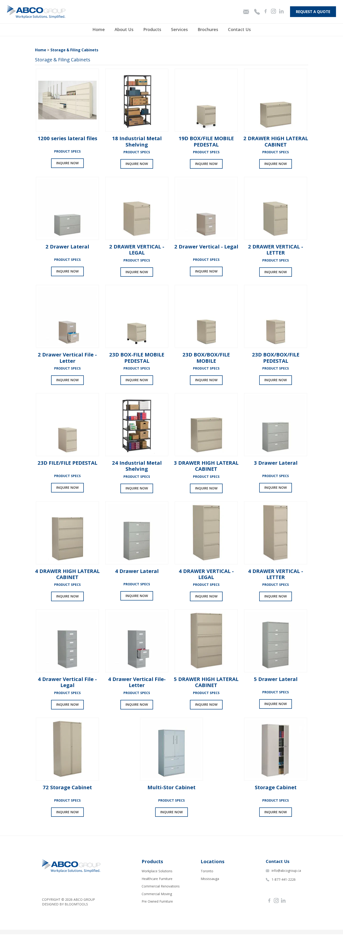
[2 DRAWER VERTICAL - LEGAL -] (136, 208)
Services (179, 29)
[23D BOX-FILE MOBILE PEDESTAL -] (136, 316)
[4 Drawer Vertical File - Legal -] (67, 640)
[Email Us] (246, 12)
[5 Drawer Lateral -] (275, 640)
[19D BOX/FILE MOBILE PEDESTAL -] (206, 100)
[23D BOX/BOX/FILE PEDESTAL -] (275, 316)
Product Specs (67, 151)
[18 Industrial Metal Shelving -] (136, 100)
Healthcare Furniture (157, 878)
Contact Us (239, 29)
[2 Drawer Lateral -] (67, 208)
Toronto (207, 871)
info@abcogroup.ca (286, 870)
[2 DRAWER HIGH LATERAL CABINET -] (275, 100)
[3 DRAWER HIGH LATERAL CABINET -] (206, 424)
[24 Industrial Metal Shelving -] (136, 424)
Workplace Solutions (157, 871)
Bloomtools (76, 904)
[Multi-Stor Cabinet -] (171, 749)
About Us (124, 29)
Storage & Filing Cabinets (74, 49)
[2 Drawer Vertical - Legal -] (206, 208)
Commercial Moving (157, 894)
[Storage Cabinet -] (275, 749)
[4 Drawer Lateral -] (136, 532)
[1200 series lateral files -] (67, 100)
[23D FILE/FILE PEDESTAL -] (67, 424)
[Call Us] (257, 12)
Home (98, 29)
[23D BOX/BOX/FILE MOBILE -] (206, 316)
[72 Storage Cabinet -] (67, 749)
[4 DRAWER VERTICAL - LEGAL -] (206, 532)
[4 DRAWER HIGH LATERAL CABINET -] (67, 532)
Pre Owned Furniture (157, 901)
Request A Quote (313, 11)
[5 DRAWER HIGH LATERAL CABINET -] (206, 640)
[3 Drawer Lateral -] (275, 424)
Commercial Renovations (161, 886)
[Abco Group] (36, 11)
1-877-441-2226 (284, 879)
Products (152, 29)
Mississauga (210, 878)
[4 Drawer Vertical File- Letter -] (136, 640)
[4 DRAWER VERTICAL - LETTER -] (275, 532)
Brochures (208, 29)
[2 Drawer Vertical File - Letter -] (67, 316)
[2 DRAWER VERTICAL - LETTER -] (275, 208)
